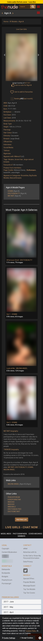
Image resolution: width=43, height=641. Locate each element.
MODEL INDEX (6, 534)
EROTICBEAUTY (14, 193)
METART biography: (11, 431)
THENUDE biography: (11, 449)
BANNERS (21, 536)
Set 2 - (9, 422)
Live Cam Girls (21, 29)
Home (6, 21)
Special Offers (28, 578)
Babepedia (6, 569)
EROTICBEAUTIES (14, 509)
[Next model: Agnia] (12, 13)
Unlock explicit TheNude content (17, 2)
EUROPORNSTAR (14, 499)
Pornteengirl (6, 583)
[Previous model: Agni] (2, 13)
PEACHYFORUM (14, 497)
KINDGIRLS (12, 507)
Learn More (32, 2)
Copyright (5, 549)
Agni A (21, 21)
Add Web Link (21, 519)
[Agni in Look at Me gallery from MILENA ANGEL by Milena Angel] (21, 344)
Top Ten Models (29, 589)
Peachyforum (7, 580)
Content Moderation (9, 552)
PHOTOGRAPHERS (20, 534)
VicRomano (31, 170)
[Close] (40, 638)
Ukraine (11, 159)
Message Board (29, 586)
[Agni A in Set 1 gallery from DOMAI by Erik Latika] (21, 290)
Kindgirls (5, 576)
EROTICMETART (14, 511)
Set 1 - (9, 314)
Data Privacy (28, 562)
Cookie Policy (31, 631)
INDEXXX (11, 502)
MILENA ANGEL (21, 368)
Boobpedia (6, 573)
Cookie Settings (9, 638)
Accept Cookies (27, 638)
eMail (25, 549)
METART (11, 196)
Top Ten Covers (29, 593)
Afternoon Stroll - (13, 260)
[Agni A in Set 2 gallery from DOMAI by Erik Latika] (21, 398)
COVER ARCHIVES (35, 534)
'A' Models (13, 21)
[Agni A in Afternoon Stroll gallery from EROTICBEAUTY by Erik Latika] (21, 236)
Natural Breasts (16, 178)
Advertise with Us (29, 552)
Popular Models (29, 582)
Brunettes (25, 175)
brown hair (19, 159)
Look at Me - (11, 368)
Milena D (17, 156)
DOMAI (10, 191)
